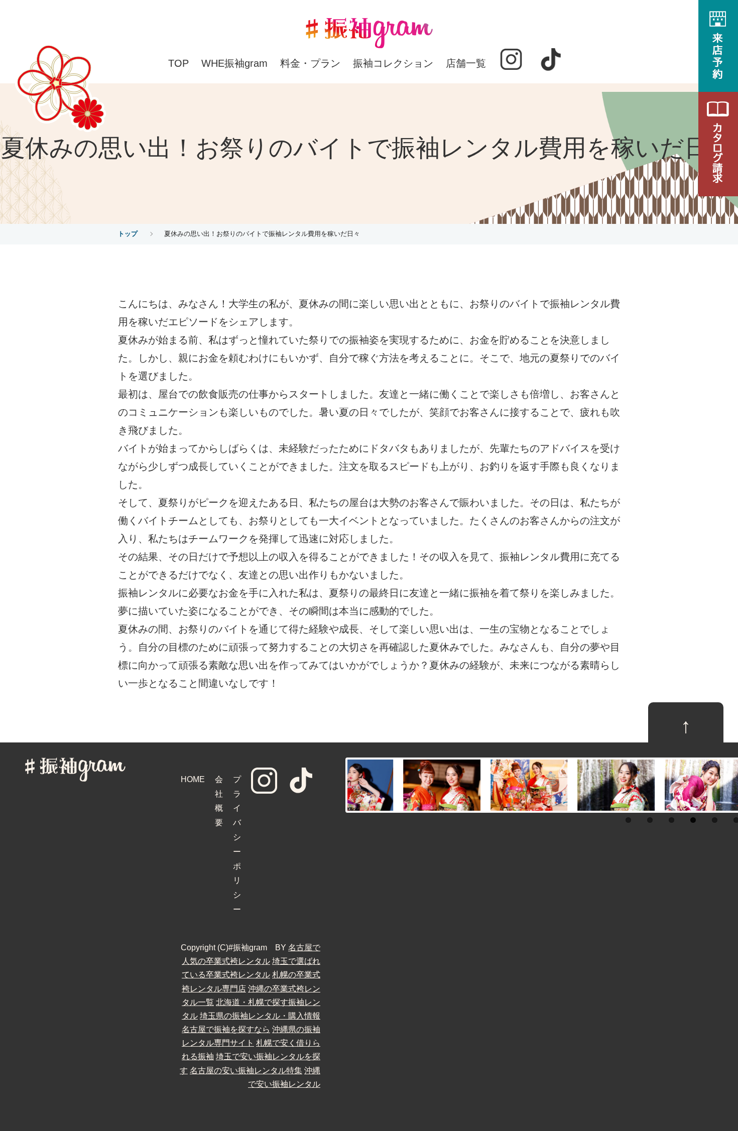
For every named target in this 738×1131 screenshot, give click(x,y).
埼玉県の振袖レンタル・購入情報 (260, 1016)
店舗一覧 (466, 63)
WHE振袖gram (234, 63)
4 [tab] (693, 820)
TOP (178, 63)
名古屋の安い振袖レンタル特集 (246, 1070)
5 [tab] (714, 820)
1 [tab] (628, 820)
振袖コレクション (393, 63)
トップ (128, 233)
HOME (193, 779)
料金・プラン (310, 63)
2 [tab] (650, 820)
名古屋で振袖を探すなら (226, 1029)
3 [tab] (671, 820)
